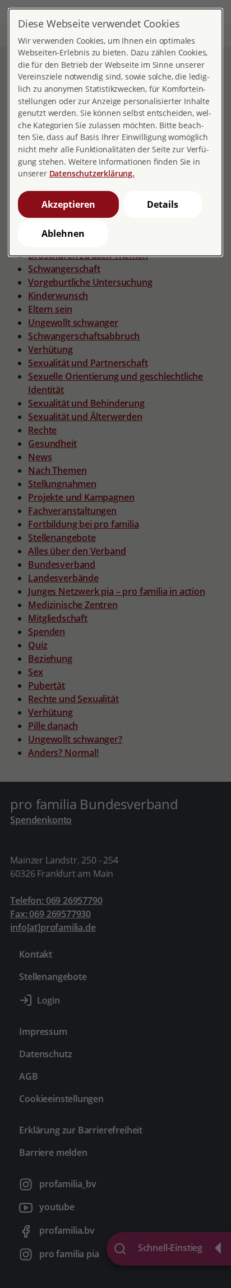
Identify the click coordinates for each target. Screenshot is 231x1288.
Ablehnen (63, 233)
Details (162, 204)
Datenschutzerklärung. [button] (92, 173)
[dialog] (115, 132)
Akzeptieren (68, 204)
